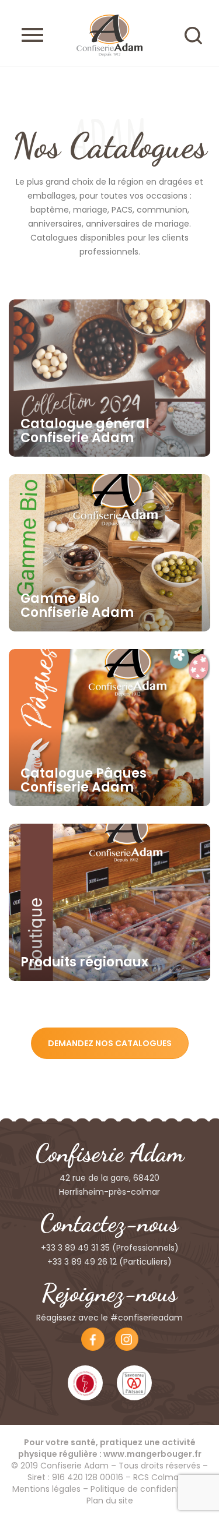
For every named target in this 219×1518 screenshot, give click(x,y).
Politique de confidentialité (145, 1489)
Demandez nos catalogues (110, 1043)
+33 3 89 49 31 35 (75, 1248)
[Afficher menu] (32, 35)
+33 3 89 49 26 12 (82, 1262)
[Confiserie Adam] (109, 36)
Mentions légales (46, 1489)
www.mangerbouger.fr (152, 1454)
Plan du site (109, 1500)
